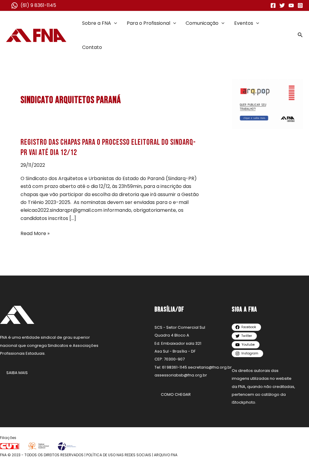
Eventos (243, 23)
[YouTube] (291, 5)
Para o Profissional (148, 23)
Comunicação (202, 23)
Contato (92, 47)
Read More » (35, 233)
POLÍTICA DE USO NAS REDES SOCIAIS (118, 454)
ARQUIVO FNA (165, 454)
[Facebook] (273, 5)
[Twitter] (282, 5)
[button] (114, 23)
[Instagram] (300, 5)
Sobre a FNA (96, 23)
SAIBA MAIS (17, 373)
